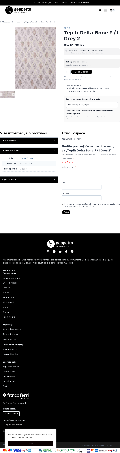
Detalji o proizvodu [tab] (10, 150)
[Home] (1, 22)
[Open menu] (105, 10)
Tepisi (67, 28)
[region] (30, 438)
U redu (30, 443)
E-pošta (65, 193)
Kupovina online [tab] (9, 179)
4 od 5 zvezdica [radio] (70, 162)
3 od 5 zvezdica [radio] (67, 162)
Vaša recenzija (69, 167)
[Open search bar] (100, 10)
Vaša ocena (68, 159)
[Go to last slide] (1, 94)
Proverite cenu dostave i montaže (83, 99)
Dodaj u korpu (81, 72)
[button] (3, 94)
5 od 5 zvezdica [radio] (72, 162)
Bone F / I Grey (26, 158)
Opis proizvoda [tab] (9, 140)
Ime (64, 183)
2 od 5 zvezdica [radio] (65, 162)
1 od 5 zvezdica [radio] (63, 162)
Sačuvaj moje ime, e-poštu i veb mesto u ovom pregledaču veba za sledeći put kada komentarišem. (92, 205)
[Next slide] (13, 94)
